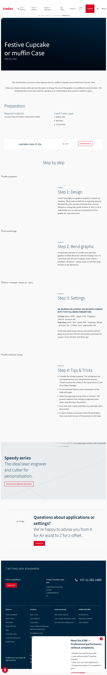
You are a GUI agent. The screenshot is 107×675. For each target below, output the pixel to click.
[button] (5, 670)
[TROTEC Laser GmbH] (8, 8)
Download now (85, 144)
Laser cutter (34, 615)
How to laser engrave (61, 615)
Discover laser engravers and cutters (19, 484)
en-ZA (104, 9)
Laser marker (34, 622)
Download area (83, 615)
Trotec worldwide (11, 615)
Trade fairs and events (13, 638)
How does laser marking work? (64, 622)
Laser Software (84, 622)
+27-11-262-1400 (90, 580)
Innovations (9, 622)
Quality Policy (10, 642)
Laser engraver (35, 619)
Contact (90, 9)
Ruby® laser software (85, 619)
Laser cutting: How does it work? (65, 619)
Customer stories (11, 634)
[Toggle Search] (97, 9)
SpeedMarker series (36, 633)
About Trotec (10, 619)
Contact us (39, 543)
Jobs (7, 630)
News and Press (11, 626)
